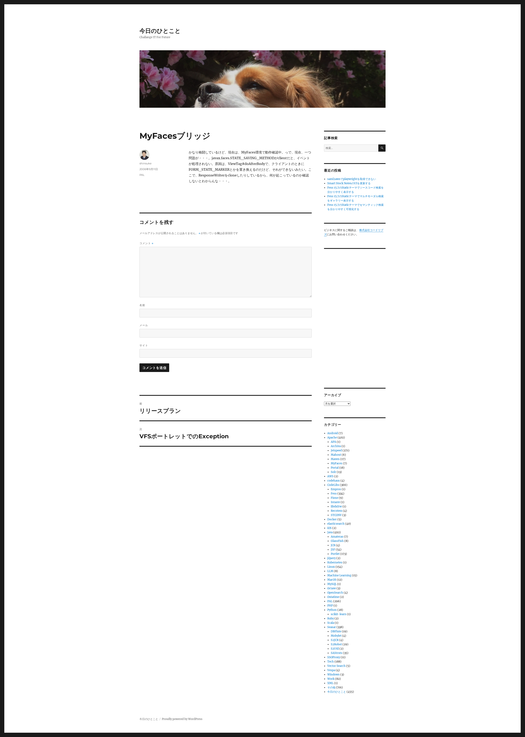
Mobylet (336, 635)
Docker (332, 519)
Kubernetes (334, 562)
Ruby (330, 618)
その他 (331, 687)
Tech (330, 661)
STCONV (336, 515)
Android (332, 433)
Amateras (337, 536)
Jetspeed (336, 450)
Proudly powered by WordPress (182, 719)
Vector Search (336, 666)
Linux (331, 567)
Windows (333, 674)
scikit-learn (338, 614)
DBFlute (336, 631)
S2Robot (336, 644)
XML (330, 683)
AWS (330, 476)
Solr (333, 472)
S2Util (335, 648)
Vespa (331, 670)
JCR (333, 545)
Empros (336, 489)
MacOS (331, 579)
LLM (330, 571)
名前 (142, 305)
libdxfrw (336, 506)
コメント (146, 243)
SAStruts (336, 653)
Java (330, 532)
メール (143, 325)
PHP (330, 605)
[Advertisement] (355, 315)
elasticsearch (336, 523)
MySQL (332, 584)
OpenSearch (335, 592)
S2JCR (335, 640)
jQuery (331, 558)
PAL (142, 174)
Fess (334, 493)
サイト (143, 345)
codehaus (333, 480)
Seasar (331, 627)
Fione (334, 498)
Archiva (336, 446)
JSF (333, 549)
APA (333, 442)
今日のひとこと (160, 30)
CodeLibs (333, 485)
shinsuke (145, 163)
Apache (332, 437)
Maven (335, 459)
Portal (335, 467)
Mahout (336, 455)
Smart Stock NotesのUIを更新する (349, 183)
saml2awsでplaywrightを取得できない (351, 179)
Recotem (336, 511)
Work (330, 679)
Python (332, 610)
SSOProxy (333, 657)
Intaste (335, 502)
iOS (329, 528)
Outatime (333, 597)
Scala (330, 623)
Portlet (335, 554)
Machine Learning (339, 575)
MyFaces (336, 463)
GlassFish (337, 541)
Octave (331, 588)
